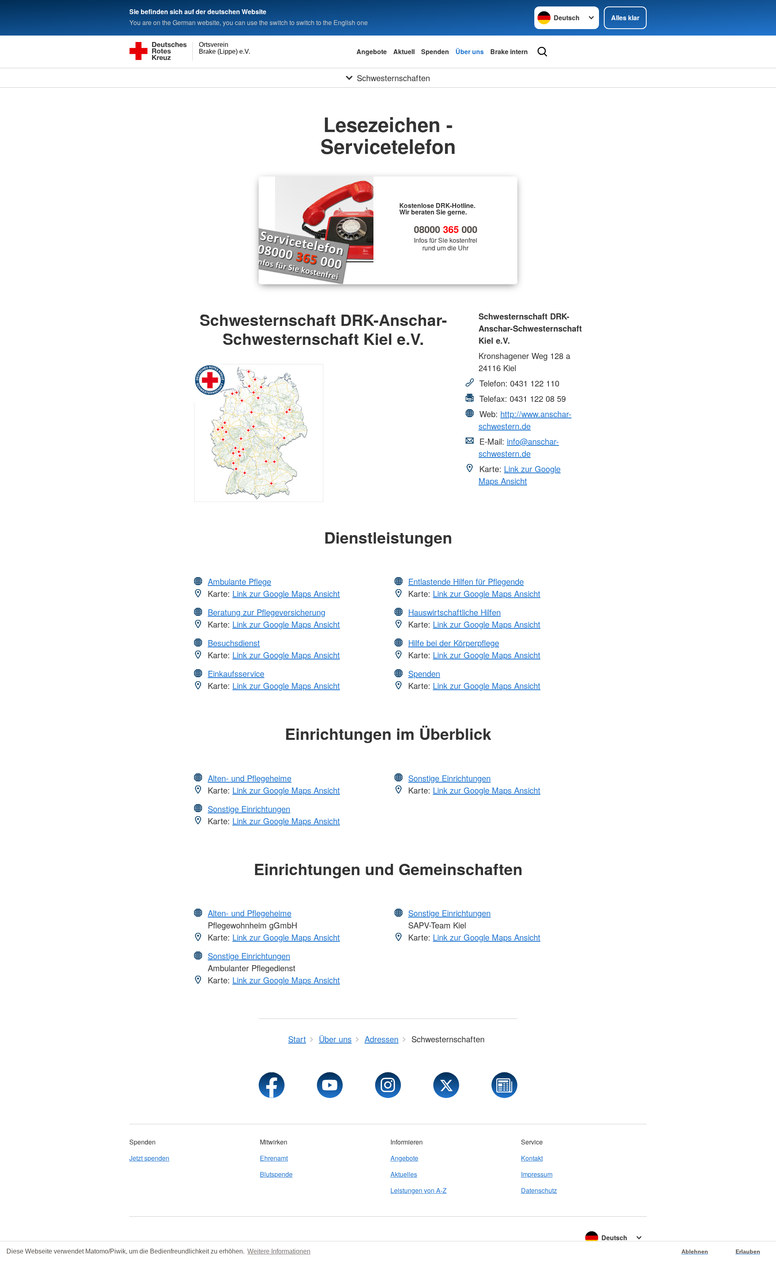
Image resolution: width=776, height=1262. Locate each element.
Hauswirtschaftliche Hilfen (454, 612)
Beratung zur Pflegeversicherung (266, 612)
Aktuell (404, 51)
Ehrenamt (274, 1158)
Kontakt (532, 1158)
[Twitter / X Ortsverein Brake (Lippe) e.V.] (446, 1085)
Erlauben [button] (748, 1251)
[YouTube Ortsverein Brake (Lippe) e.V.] (330, 1085)
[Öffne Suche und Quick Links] (542, 51)
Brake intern (509, 51)
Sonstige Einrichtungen (249, 809)
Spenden (435, 51)
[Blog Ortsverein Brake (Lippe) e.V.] (504, 1085)
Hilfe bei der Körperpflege (453, 643)
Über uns (469, 51)
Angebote (371, 51)
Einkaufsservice (236, 673)
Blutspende (276, 1174)
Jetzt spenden (149, 1158)
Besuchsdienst (234, 643)
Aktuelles (403, 1174)
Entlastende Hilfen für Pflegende (466, 581)
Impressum (536, 1174)
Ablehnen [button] (694, 1251)
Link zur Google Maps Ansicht (520, 475)
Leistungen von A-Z (418, 1190)
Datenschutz (539, 1190)
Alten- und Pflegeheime (249, 778)
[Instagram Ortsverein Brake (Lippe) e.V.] (388, 1085)
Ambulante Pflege (239, 581)
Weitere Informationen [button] (278, 1251)
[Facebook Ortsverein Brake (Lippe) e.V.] (272, 1085)
